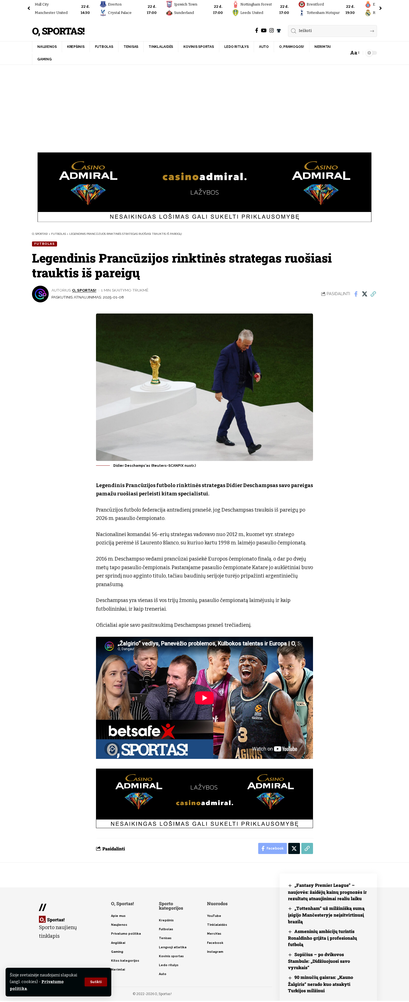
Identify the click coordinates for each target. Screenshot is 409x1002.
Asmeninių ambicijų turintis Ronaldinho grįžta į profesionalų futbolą (322, 937)
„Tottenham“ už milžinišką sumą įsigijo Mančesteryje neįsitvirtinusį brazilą (326, 914)
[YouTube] (264, 30)
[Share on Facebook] (356, 294)
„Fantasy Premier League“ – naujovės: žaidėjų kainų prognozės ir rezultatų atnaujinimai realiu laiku (327, 891)
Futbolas (44, 244)
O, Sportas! (58, 31)
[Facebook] (257, 30)
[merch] (278, 30)
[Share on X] (364, 294)
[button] (96, 982)
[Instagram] (271, 30)
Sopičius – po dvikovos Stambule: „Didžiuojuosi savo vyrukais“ (319, 961)
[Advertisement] (204, 106)
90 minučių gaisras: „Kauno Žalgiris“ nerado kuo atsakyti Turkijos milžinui (320, 983)
